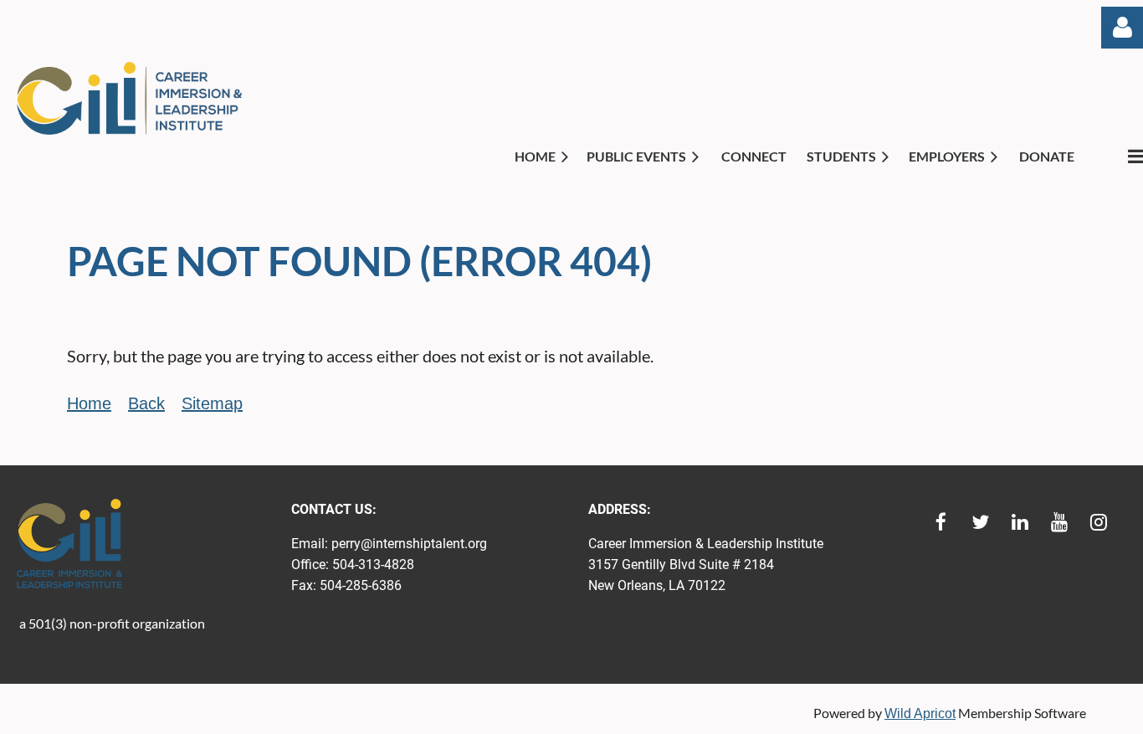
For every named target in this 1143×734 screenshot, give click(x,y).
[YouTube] (1059, 521)
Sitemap (212, 403)
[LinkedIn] (1019, 521)
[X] (980, 521)
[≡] (1118, 156)
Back (146, 403)
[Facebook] (941, 521)
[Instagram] (1098, 521)
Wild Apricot (920, 713)
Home (89, 403)
